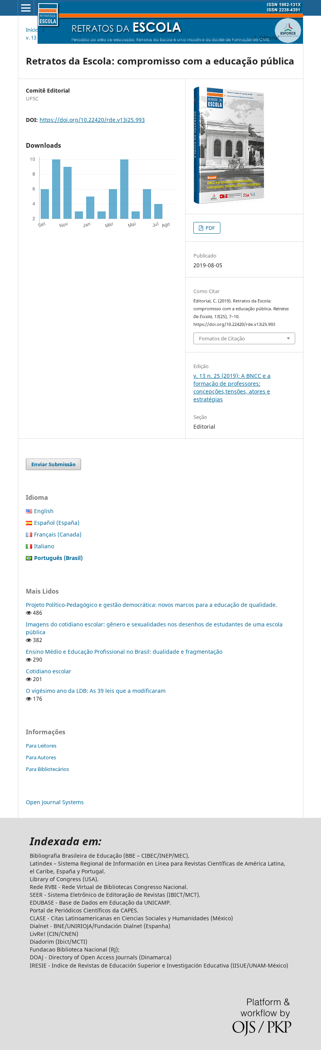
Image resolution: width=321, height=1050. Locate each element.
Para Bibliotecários (47, 769)
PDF (209, 227)
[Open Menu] (26, 8)
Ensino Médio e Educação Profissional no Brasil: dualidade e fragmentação (124, 651)
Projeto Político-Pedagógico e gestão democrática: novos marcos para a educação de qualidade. (151, 604)
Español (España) (56, 522)
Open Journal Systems (55, 802)
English (44, 511)
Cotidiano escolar (48, 671)
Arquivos (58, 29)
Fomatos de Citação (222, 338)
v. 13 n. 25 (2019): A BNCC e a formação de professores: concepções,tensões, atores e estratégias (138, 37)
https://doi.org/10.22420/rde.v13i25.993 (92, 119)
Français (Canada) (57, 534)
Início (32, 29)
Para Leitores (41, 745)
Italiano (44, 546)
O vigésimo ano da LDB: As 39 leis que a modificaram (96, 690)
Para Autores (41, 757)
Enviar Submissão (53, 464)
